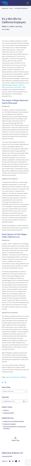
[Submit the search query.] (25, 391)
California (23, 377)
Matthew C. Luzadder (8, 26)
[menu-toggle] (27, 2)
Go (24, 401)
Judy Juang (18, 26)
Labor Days (12, 8)
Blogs (8, 8)
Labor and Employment (13, 377)
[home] (5, 3)
